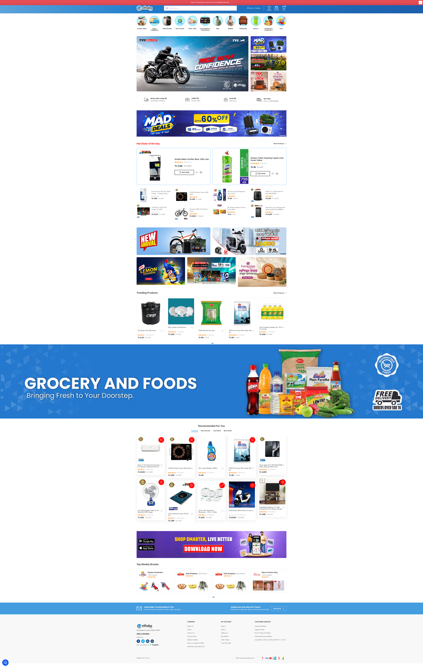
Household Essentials (268, 29)
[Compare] (201, 175)
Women (230, 28)
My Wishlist (225, 636)
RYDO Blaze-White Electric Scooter (240, 510)
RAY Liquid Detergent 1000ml (208, 468)
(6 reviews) (180, 472)
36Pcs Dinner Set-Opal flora (147, 327)
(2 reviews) (149, 469)
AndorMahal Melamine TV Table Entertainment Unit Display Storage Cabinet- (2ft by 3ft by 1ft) (270, 509)
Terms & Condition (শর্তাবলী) (195, 643)
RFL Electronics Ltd (155, 572)
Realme (188, 573)
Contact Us (190, 633)
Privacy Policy (192, 636)
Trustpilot (154, 645)
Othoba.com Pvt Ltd (143, 658)
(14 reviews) (272, 469)
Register (257, 8)
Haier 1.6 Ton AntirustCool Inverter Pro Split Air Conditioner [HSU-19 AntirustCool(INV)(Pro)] (149, 466)
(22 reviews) (241, 515)
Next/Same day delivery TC (196, 646)
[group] (192, 63)
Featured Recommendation (263, 636)
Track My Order (226, 643)
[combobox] (200, 8)
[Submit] (166, 8)
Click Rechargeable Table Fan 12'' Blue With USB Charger (148, 511)
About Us (190, 626)
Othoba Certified (192, 640)
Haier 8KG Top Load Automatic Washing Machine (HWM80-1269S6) (237, 210)
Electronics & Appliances (205, 29)
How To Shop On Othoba (263, 633)
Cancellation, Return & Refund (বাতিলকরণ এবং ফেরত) (270, 640)
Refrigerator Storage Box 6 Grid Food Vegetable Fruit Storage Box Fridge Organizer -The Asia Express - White (270, 333)
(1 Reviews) (263, 164)
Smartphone (167, 28)
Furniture (243, 28)
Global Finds (142, 28)
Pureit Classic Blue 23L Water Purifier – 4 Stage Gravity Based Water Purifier (190, 159)
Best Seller (228, 431)
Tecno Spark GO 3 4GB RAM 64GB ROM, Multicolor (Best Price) (270, 466)
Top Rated (217, 431)
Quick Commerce (154, 29)
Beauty (255, 28)
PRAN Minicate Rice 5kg (176, 330)
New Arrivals (205, 431)
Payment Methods (260, 626)
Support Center (259, 629)
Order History (225, 640)
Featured (194, 431)
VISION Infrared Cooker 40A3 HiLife (179, 468)
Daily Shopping (267, 573)
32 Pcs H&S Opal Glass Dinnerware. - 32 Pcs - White (208, 511)
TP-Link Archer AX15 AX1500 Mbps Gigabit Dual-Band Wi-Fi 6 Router (275, 210)
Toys (281, 28)
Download (277, 608)
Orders (223, 629)
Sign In (252, 8)
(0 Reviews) (187, 164)
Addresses (224, 633)
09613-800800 (143, 634)
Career (189, 629)
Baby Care (192, 28)
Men (217, 28)
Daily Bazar (180, 28)
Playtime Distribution (231, 572)
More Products (279, 143)
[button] (179, 87)
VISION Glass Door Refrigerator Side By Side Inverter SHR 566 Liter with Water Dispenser (268, 159)
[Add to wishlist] (196, 175)
